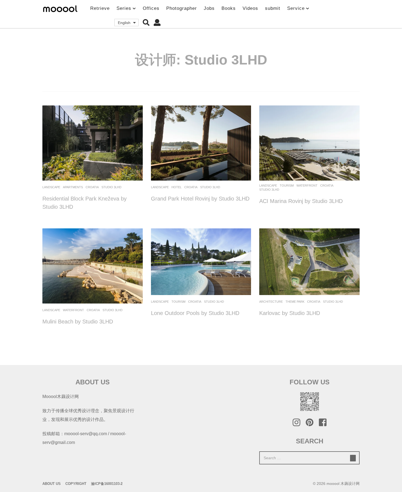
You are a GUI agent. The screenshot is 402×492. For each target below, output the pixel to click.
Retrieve (100, 8)
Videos (250, 8)
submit (272, 8)
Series (123, 8)
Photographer (181, 8)
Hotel (176, 187)
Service (296, 8)
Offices (151, 8)
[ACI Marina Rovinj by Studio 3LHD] (309, 143)
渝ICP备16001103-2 (107, 484)
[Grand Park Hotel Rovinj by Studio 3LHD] (201, 143)
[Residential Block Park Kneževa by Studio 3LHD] (92, 143)
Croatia (92, 187)
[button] (146, 22)
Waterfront (306, 185)
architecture (271, 301)
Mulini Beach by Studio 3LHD (77, 322)
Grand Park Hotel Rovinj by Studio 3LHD (200, 199)
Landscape (51, 187)
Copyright (75, 484)
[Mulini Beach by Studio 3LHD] (92, 266)
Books (229, 8)
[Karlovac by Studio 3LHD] (309, 261)
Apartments (73, 187)
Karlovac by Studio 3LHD (289, 313)
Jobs (209, 8)
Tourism (287, 185)
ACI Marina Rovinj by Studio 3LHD (301, 201)
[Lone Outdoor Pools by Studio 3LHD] (201, 261)
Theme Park (295, 301)
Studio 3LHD (111, 187)
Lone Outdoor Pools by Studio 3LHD (195, 313)
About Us (51, 484)
